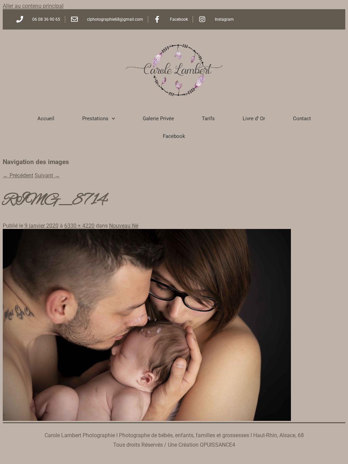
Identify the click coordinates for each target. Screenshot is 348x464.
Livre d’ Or (254, 118)
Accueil (45, 118)
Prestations (95, 118)
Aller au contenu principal (33, 6)
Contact (302, 118)
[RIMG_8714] (147, 419)
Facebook (174, 136)
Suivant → (47, 175)
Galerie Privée (158, 118)
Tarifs (208, 118)
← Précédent (18, 175)
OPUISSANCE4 (217, 445)
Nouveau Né (123, 225)
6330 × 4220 (79, 225)
